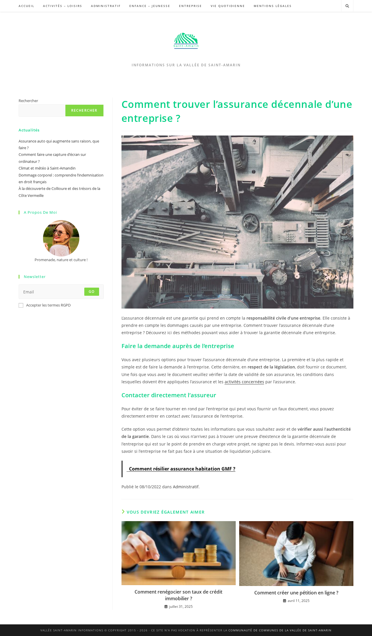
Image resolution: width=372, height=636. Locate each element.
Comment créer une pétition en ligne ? (296, 592)
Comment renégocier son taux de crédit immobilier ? (178, 595)
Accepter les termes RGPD (48, 305)
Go (91, 291)
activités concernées (244, 381)
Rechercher (28, 100)
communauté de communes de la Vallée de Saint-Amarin (280, 630)
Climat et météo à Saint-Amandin (47, 168)
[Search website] (347, 6)
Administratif (185, 486)
